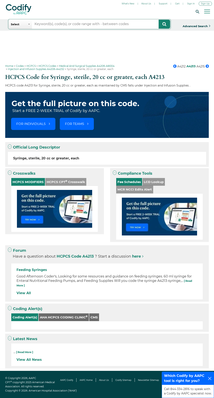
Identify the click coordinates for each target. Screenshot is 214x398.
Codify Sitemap (123, 380)
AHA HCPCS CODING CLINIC (64, 317)
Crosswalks (24, 173)
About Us (146, 3)
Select (15, 24)
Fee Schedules (129, 182)
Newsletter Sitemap (148, 380)
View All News (29, 360)
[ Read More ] (24, 352)
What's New (128, 3)
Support (163, 3)
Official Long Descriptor (36, 147)
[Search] (196, 11)
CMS (94, 317)
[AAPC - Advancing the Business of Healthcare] (18, 9)
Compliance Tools (135, 173)
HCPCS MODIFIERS (28, 182)
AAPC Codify (66, 380)
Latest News (25, 339)
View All (24, 293)
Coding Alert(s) (27, 308)
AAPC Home (86, 380)
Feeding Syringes (32, 270)
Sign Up (205, 3)
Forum (19, 250)
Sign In (191, 3)
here (136, 256)
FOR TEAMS (74, 124)
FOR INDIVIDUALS (31, 124)
